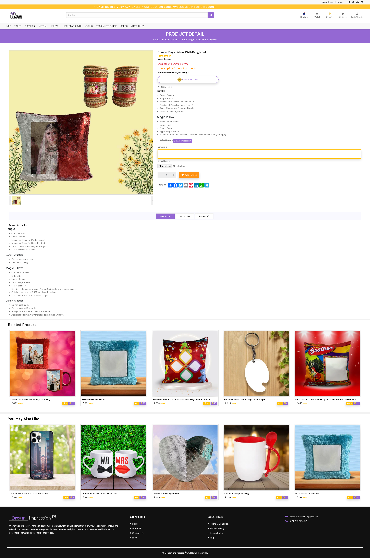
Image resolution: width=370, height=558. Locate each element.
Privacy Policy (217, 528)
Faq (212, 537)
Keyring (89, 26)
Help (332, 2)
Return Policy (216, 533)
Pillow (54, 26)
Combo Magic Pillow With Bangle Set (314, 399)
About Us (137, 528)
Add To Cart (190, 174)
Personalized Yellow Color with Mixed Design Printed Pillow (325, 493)
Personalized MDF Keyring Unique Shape (173, 399)
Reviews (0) (204, 216)
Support (341, 2)
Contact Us (138, 533)
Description (165, 216)
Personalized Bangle (106, 26)
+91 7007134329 (298, 521)
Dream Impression (175, 552)
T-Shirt (18, 26)
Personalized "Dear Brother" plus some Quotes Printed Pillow (254, 399)
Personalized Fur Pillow (22, 399)
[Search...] (211, 15)
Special (43, 26)
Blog (134, 537)
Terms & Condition (219, 523)
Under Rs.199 (137, 26)
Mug (9, 26)
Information (185, 216)
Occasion (30, 26)
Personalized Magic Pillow (95, 493)
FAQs (324, 2)
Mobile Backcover (72, 26)
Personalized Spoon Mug (165, 493)
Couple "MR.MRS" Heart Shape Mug (28, 493)
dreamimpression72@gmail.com (304, 516)
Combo (124, 26)
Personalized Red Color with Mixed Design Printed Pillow (110, 399)
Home (156, 39)
